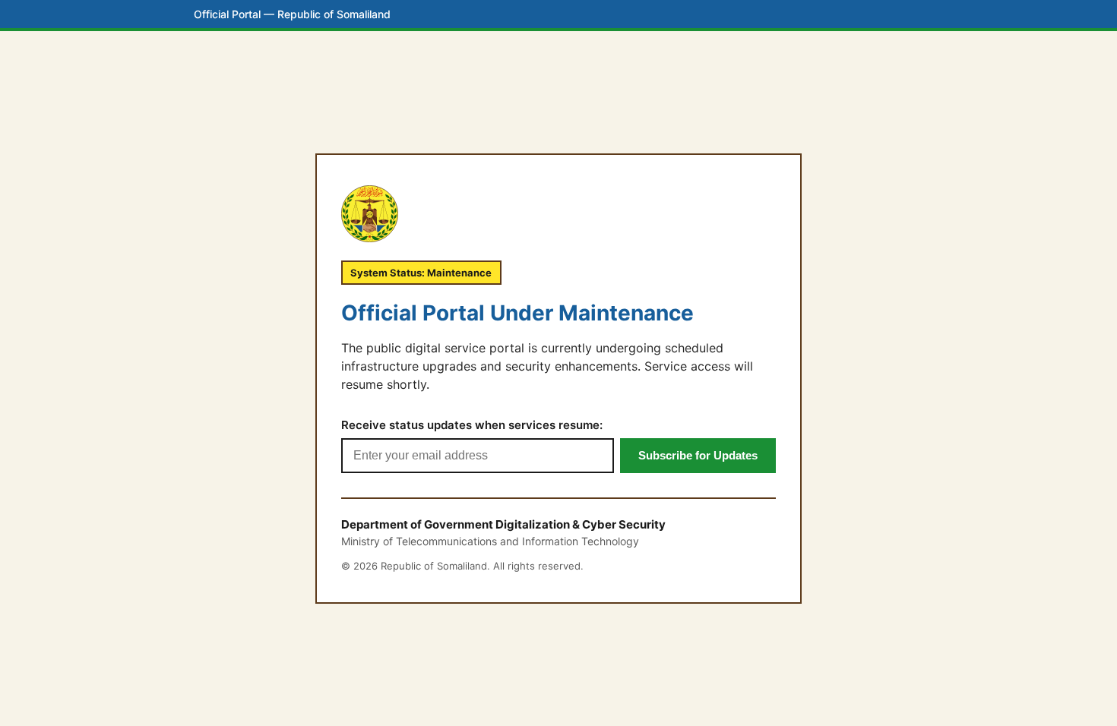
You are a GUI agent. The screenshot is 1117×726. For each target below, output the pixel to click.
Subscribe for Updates (698, 455)
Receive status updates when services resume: (472, 425)
